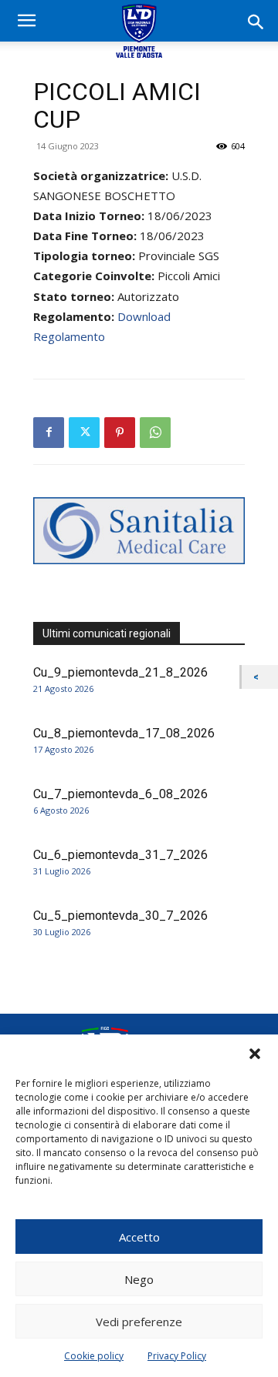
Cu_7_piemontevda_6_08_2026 (120, 794)
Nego (139, 1279)
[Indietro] (259, 677)
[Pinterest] (119, 432)
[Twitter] (84, 432)
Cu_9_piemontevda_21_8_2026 (120, 672)
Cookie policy (94, 1355)
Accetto (139, 1237)
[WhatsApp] (155, 432)
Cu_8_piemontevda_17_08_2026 (124, 733)
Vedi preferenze (139, 1321)
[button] (255, 1053)
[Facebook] (48, 432)
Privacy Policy (176, 1355)
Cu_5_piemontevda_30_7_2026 (120, 915)
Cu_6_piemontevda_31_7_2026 (120, 854)
